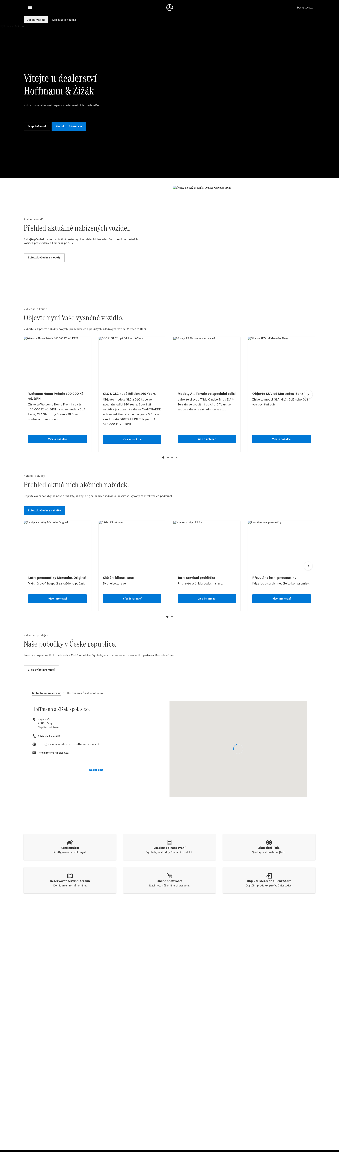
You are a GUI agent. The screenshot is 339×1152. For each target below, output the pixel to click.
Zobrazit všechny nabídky (44, 510)
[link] (49, 727)
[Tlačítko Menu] (30, 7)
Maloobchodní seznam (46, 693)
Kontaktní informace (69, 126)
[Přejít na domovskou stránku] (169, 7)
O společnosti (37, 126)
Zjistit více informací (41, 670)
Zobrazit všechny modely (44, 257)
